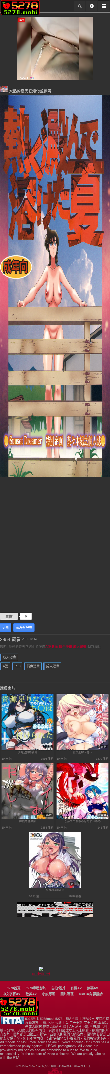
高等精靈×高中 (55, 889)
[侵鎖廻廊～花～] (83, 749)
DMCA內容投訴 (91, 993)
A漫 (48, 646)
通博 (55, 1069)
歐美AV (31, 993)
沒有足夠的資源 (27, 752)
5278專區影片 (36, 987)
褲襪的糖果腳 (27, 821)
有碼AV (76, 987)
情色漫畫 (65, 646)
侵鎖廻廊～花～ (82, 752)
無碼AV (92, 987)
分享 (5, 627)
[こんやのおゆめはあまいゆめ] (83, 817)
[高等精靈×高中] (55, 886)
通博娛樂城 (55, 1072)
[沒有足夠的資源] (28, 749)
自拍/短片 (58, 987)
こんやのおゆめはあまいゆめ (82, 821)
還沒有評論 (24, 627)
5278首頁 (13, 987)
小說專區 (48, 993)
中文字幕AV (11, 993)
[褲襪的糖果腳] (28, 817)
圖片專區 (67, 993)
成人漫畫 (79, 646)
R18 (55, 646)
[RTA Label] (12, 1023)
